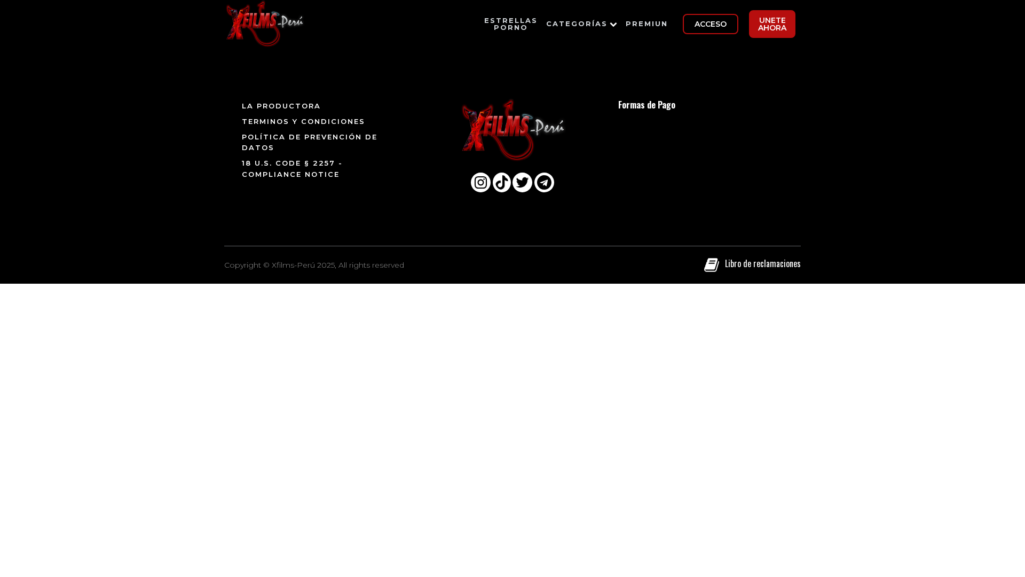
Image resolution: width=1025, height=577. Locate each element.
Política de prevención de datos (309, 142)
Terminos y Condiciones (303, 121)
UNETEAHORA (772, 24)
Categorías (577, 23)
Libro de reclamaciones (763, 263)
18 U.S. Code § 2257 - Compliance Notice (292, 168)
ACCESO (711, 24)
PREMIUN (647, 23)
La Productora (281, 106)
